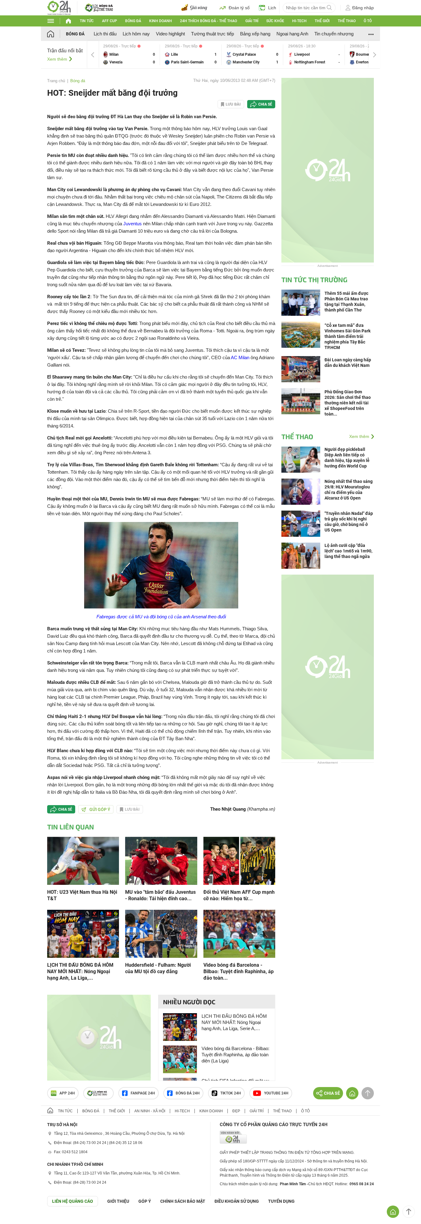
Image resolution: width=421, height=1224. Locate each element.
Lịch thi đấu (105, 33)
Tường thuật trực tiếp (212, 33)
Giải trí (251, 21)
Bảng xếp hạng (255, 33)
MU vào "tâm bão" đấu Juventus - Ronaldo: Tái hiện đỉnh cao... (160, 895)
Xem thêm (57, 59)
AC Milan (240, 357)
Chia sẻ (265, 104)
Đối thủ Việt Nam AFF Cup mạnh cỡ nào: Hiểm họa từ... (239, 895)
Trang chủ (56, 80)
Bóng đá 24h (188, 1093)
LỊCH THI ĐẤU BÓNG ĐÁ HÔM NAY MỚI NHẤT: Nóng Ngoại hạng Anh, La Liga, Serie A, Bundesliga (234, 1022)
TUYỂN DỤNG (281, 1201)
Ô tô (368, 21)
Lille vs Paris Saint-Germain (191, 54)
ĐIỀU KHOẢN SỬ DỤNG (237, 1201)
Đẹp (236, 1111)
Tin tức (87, 21)
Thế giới (322, 21)
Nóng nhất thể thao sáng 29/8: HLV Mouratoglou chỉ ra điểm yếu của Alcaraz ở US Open (349, 489)
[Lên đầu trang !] (409, 1212)
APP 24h (67, 1093)
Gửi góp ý (99, 809)
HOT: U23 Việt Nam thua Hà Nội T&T (82, 895)
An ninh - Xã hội (149, 1111)
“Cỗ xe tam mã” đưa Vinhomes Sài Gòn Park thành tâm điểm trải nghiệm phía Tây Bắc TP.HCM (347, 336)
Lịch (272, 7)
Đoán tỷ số (239, 7)
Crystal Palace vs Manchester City (252, 54)
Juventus (132, 223)
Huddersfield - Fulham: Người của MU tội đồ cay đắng (158, 968)
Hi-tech (299, 21)
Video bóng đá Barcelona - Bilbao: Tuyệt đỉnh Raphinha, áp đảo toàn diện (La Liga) (235, 1054)
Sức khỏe (275, 21)
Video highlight (170, 33)
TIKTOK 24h (230, 1093)
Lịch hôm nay (136, 33)
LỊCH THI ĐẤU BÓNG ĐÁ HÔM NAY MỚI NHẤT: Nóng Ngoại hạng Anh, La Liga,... (80, 971)
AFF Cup (109, 21)
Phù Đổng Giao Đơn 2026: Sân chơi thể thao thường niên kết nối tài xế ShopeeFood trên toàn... (348, 402)
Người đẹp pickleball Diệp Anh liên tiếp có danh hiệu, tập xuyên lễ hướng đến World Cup (347, 457)
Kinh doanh (160, 21)
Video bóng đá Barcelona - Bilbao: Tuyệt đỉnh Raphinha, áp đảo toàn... (238, 971)
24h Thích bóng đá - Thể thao (208, 21)
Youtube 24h (276, 1093)
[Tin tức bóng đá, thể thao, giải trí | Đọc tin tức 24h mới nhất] (59, 7)
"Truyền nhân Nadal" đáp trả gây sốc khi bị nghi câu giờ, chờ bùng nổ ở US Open (349, 521)
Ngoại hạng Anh (292, 33)
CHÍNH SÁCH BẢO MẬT (182, 1201)
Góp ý (144, 1201)
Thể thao (347, 21)
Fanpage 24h (143, 1093)
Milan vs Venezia (129, 54)
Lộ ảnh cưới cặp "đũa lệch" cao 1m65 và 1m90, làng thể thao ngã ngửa (348, 551)
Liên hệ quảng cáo (72, 1201)
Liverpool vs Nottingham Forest (314, 54)
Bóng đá (133, 21)
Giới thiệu (118, 1201)
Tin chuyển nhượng (334, 33)
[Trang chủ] (56, 34)
